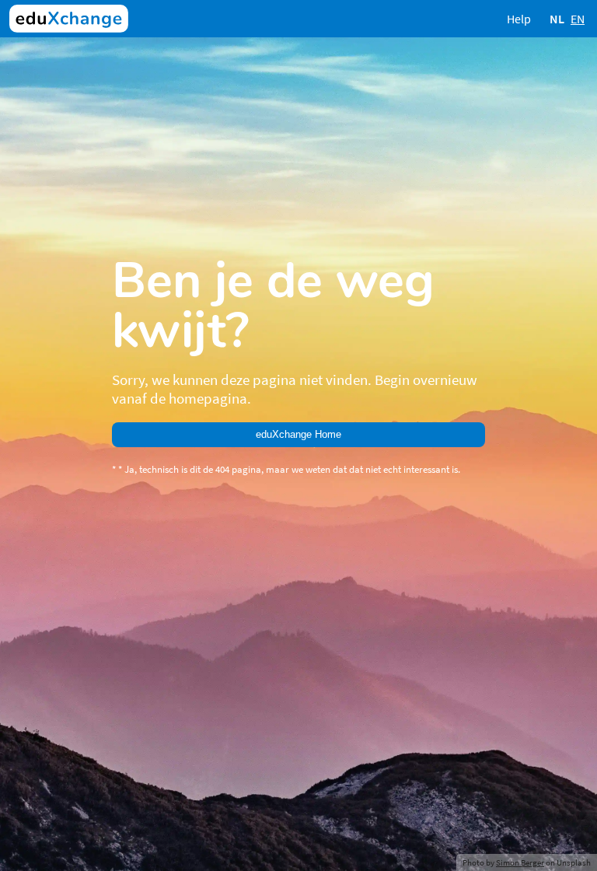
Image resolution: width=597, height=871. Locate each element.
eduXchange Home (298, 434)
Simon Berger (520, 862)
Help (519, 18)
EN (578, 18)
